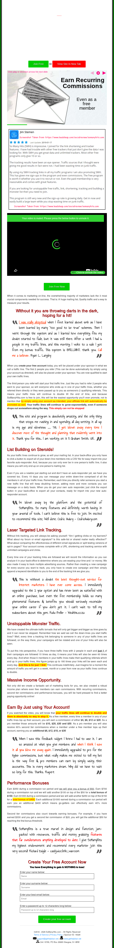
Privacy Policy (56, 934)
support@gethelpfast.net (47, 938)
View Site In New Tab (69, 64)
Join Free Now (57, 286)
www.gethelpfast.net (72, 938)
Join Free (38, 64)
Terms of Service (41, 934)
